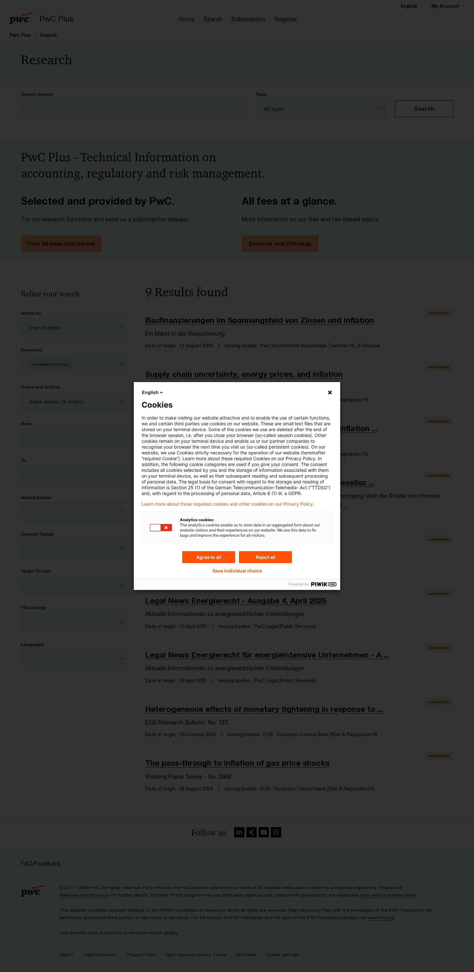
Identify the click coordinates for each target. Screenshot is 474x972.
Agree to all (208, 557)
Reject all (265, 557)
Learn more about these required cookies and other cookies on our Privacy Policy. (228, 504)
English (150, 392)
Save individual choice (237, 570)
